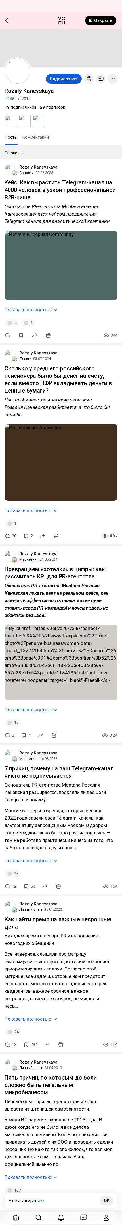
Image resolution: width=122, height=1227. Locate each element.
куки (41, 1200)
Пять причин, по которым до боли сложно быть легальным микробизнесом (51, 1085)
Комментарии (35, 137)
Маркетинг (28, 559)
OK (107, 1200)
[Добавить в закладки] (21, 335)
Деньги (25, 358)
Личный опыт (31, 909)
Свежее (12, 152)
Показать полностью (28, 310)
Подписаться (64, 78)
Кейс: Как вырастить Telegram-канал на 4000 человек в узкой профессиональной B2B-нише (60, 190)
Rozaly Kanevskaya (38, 167)
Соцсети (26, 173)
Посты (11, 137)
